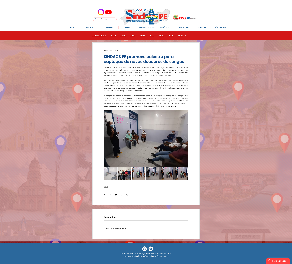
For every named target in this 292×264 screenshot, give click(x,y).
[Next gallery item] (185, 138)
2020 (161, 35)
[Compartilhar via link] (122, 195)
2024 (123, 35)
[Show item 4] (152, 173)
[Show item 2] (124, 173)
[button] (197, 35)
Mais (180, 35)
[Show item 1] (110, 173)
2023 (132, 35)
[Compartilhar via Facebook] (105, 195)
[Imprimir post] (127, 195)
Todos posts (99, 35)
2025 (113, 35)
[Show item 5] (166, 173)
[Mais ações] (186, 50)
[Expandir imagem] (146, 138)
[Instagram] (101, 12)
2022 (142, 35)
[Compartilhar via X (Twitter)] (110, 195)
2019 (171, 35)
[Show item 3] (138, 173)
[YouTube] (151, 248)
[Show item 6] (180, 173)
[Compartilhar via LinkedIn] (116, 195)
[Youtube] (108, 12)
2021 (152, 35)
